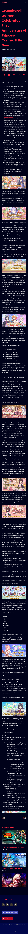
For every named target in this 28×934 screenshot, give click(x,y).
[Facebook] (4, 75)
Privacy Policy (19, 931)
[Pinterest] (14, 75)
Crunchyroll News (8, 117)
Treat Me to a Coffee (11, 912)
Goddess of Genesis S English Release (12, 889)
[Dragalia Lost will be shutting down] (14, 860)
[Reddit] (18, 75)
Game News (12, 49)
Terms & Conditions (10, 931)
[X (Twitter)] (9, 75)
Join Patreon (8, 919)
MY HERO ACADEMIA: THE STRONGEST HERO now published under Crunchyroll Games (14, 847)
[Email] (23, 75)
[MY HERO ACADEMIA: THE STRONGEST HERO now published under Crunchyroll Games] (14, 837)
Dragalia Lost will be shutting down (12, 868)
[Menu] (25, 2)
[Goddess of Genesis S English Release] (14, 880)
